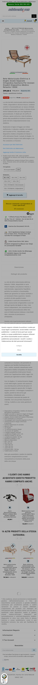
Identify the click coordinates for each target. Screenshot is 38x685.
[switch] (4, 682)
